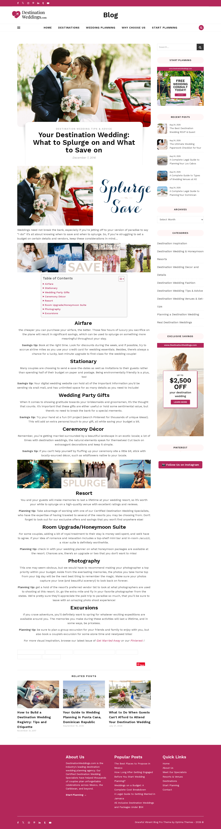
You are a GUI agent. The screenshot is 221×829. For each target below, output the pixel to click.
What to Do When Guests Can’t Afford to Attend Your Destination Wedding (130, 717)
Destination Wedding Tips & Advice (84, 129)
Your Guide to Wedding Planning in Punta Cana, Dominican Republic (82, 717)
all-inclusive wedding (31, 652)
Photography (53, 309)
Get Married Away (108, 640)
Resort (49, 300)
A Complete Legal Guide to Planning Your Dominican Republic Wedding (184, 193)
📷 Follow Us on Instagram (180, 464)
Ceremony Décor (56, 296)
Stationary (51, 288)
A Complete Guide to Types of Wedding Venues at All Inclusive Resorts (185, 178)
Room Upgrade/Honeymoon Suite (65, 305)
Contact (167, 789)
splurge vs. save (127, 652)
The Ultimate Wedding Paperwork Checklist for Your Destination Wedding (185, 146)
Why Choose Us (134, 27)
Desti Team (28, 664)
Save (142, 665)
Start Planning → (76, 794)
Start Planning (164, 27)
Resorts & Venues (173, 776)
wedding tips (51, 657)
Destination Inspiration (172, 243)
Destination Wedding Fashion (176, 282)
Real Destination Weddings (174, 322)
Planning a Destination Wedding (178, 314)
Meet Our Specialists (175, 772)
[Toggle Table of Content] (120, 279)
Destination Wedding (59, 652)
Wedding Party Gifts (57, 292)
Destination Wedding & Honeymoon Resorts (180, 255)
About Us (168, 767)
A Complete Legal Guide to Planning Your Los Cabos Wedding (184, 162)
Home (48, 27)
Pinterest (136, 640)
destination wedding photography (94, 652)
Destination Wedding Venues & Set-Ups (180, 302)
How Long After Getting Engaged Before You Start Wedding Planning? (133, 776)
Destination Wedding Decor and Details (178, 270)
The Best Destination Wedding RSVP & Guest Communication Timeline (183, 130)
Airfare (49, 283)
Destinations (69, 27)
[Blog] (29, 15)
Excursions (51, 313)
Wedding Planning (100, 27)
